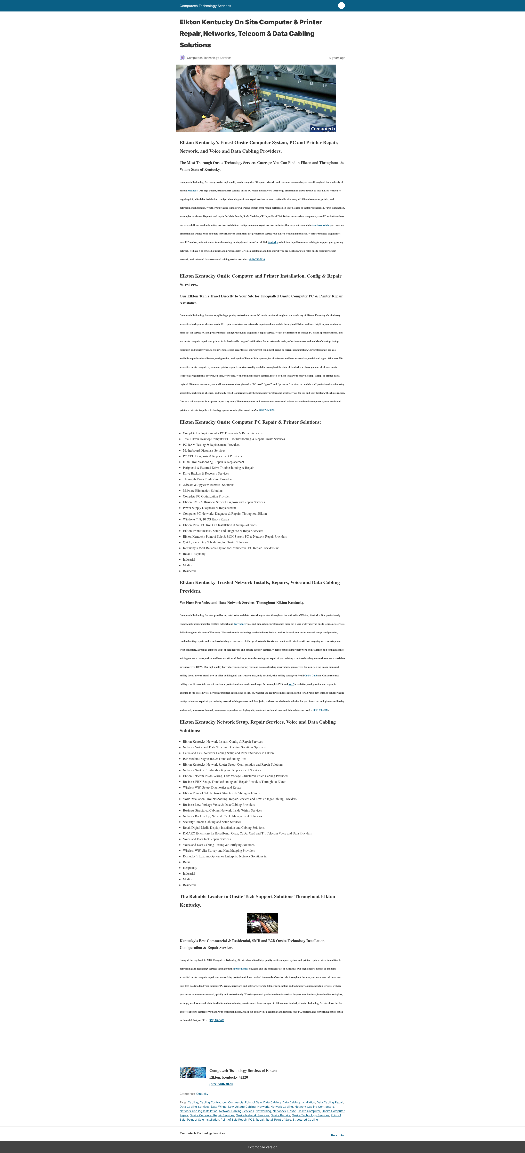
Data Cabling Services (194, 1106)
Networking (263, 1111)
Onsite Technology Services (310, 1115)
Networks (279, 1111)
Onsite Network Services (252, 1115)
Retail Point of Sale (278, 1119)
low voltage (240, 624)
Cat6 (314, 675)
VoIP (291, 684)
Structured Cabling (305, 1119)
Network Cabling (281, 1106)
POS (251, 1119)
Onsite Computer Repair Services (212, 1115)
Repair (260, 1119)
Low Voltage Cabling (242, 1106)
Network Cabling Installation (198, 1111)
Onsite (291, 1111)
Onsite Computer (309, 1111)
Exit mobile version (262, 1147)
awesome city (241, 968)
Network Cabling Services (236, 1111)
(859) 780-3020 (257, 259)
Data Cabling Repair (330, 1102)
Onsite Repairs (280, 1115)
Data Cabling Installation (298, 1102)
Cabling (193, 1102)
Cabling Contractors (213, 1102)
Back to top (338, 1135)
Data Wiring (219, 1106)
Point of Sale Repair (234, 1119)
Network (263, 1106)
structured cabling (321, 225)
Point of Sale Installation (203, 1119)
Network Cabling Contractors (314, 1106)
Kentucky (192, 190)
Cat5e (307, 675)
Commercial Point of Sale (245, 1102)
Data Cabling (272, 1102)
